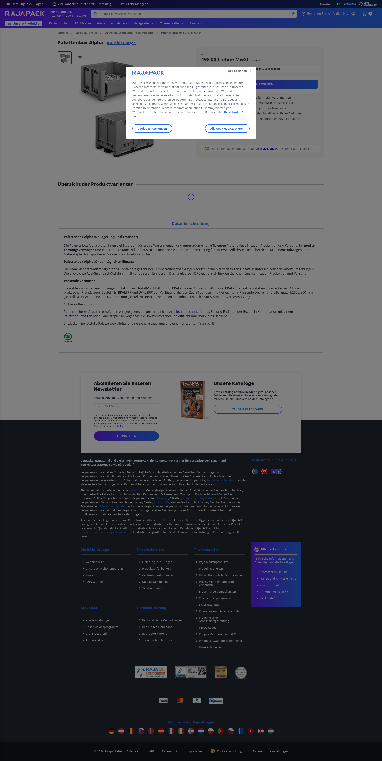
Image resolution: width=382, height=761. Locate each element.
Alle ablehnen (237, 71)
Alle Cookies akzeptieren (227, 128)
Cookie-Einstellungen (152, 128)
